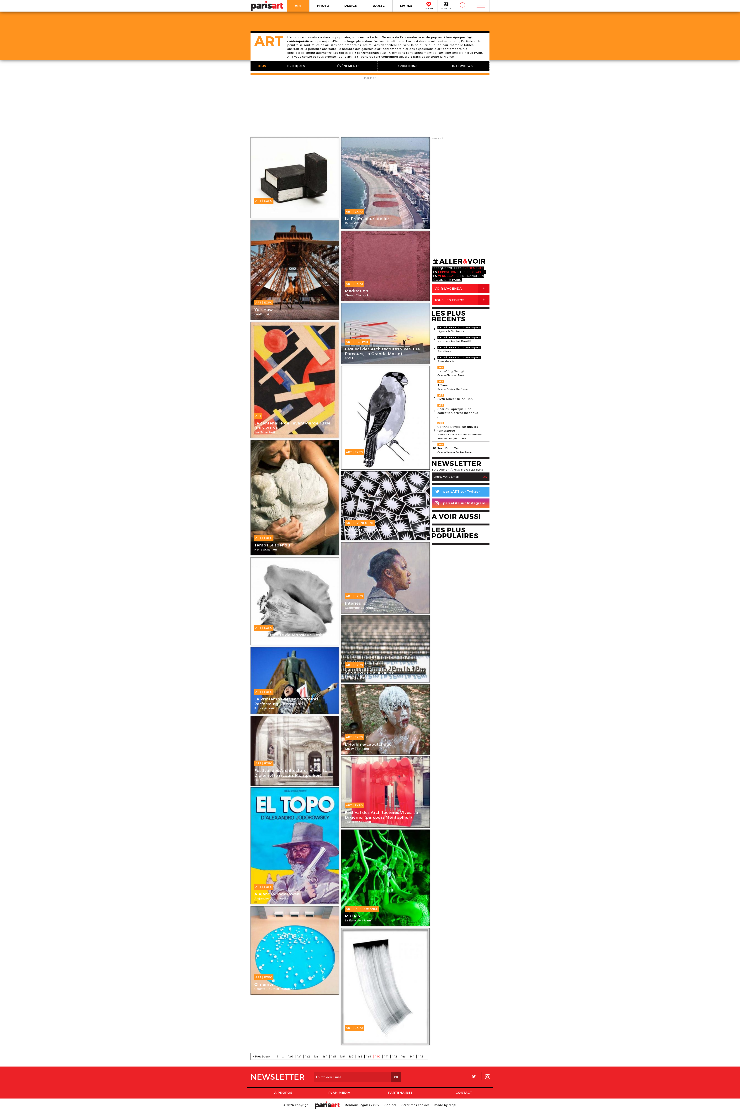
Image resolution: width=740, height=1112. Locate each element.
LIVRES (406, 6)
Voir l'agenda (460, 288)
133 (316, 1056)
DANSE (379, 6)
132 (307, 1056)
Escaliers (444, 351)
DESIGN (351, 6)
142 (395, 1056)
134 (325, 1056)
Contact (464, 1092)
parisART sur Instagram (464, 503)
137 (351, 1056)
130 (290, 1056)
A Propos (283, 1092)
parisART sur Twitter (457, 492)
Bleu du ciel (446, 361)
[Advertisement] (370, 107)
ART (298, 6)
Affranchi (444, 385)
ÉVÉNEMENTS (348, 66)
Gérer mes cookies (415, 1105)
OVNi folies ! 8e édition (455, 399)
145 (421, 1056)
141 (386, 1056)
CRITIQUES (296, 66)
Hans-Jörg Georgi (450, 371)
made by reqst (445, 1105)
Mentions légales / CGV (362, 1105)
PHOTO (323, 6)
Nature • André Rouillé (454, 341)
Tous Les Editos (460, 300)
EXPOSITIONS (406, 66)
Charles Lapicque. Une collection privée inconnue (457, 411)
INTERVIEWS (462, 66)
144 (412, 1056)
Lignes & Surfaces (450, 331)
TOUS (261, 66)
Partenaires (400, 1092)
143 (403, 1056)
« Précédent (262, 1056)
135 (333, 1056)
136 (342, 1056)
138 (360, 1056)
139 (369, 1056)
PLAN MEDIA (339, 1092)
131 (299, 1056)
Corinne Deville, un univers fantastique (457, 428)
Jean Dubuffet (448, 448)
